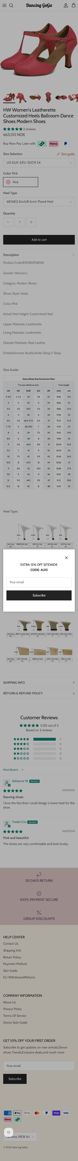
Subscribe (39, 595)
